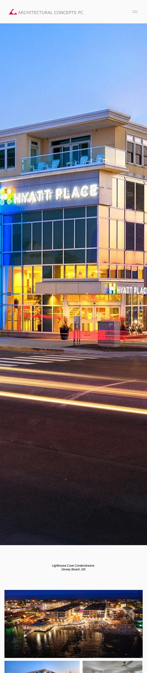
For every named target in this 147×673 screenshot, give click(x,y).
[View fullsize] (73, 624)
